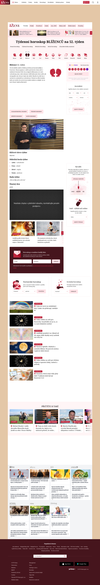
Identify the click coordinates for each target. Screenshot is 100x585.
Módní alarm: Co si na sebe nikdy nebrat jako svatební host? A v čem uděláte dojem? (82, 34)
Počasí (58, 546)
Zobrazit (73, 291)
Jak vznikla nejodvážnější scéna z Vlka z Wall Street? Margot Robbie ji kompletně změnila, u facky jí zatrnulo (18, 533)
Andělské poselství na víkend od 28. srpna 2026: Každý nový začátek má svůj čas (46, 335)
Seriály (36, 2)
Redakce (31, 577)
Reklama (13, 567)
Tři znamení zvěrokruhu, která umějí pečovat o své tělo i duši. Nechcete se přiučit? (47, 240)
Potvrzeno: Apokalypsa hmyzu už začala (59, 479)
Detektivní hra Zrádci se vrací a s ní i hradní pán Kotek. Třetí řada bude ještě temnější (39, 480)
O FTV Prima (14, 562)
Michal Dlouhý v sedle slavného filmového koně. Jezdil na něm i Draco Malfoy (21, 428)
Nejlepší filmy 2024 (24, 546)
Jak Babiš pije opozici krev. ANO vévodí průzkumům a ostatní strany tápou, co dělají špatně (19, 480)
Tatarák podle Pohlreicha (42, 548)
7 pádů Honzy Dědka (16, 548)
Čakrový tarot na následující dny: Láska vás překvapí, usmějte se (46, 308)
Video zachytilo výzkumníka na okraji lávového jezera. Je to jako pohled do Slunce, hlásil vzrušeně (59, 496)
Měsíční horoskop (40, 46)
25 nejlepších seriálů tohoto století (19, 515)
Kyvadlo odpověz (78, 179)
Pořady (68, 2)
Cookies (13, 575)
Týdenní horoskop (27, 46)
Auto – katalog (84, 546)
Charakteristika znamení (66, 46)
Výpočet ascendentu (73, 548)
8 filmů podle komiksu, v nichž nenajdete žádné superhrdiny (17, 524)
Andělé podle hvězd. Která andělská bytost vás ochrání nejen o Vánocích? (21, 240)
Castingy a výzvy (33, 567)
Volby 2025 (25, 548)
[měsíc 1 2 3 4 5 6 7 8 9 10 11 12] (78, 93)
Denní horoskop (15, 46)
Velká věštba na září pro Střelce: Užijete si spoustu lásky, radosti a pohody (46, 362)
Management (32, 562)
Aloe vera (52, 548)
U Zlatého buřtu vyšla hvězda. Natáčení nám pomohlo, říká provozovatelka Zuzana (38, 488)
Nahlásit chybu (14, 579)
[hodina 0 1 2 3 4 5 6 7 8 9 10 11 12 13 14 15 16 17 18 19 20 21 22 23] (73, 98)
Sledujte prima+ (60, 2)
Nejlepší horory (34, 546)
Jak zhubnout (15, 546)
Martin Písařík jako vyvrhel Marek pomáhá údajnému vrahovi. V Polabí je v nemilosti (71, 429)
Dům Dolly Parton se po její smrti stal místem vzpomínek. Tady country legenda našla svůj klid (59, 532)
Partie (54, 546)
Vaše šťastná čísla (84, 65)
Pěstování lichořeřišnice (61, 548)
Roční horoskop (52, 46)
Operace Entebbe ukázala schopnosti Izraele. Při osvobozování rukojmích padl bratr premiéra (60, 489)
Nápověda (31, 575)
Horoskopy (43, 2)
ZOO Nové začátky (74, 546)
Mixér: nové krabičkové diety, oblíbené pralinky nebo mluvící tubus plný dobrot (79, 488)
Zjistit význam (78, 109)
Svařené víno (32, 548)
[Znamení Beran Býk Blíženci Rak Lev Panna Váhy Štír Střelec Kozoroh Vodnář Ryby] (42, 261)
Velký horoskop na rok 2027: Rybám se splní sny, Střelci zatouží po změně (53, 33)
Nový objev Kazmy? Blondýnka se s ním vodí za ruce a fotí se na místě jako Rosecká (39, 532)
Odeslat (56, 261)
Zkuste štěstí (78, 74)
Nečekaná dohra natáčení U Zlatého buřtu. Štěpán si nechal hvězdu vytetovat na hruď (38, 496)
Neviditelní (51, 2)
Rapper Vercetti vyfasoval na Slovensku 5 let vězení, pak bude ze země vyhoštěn (39, 525)
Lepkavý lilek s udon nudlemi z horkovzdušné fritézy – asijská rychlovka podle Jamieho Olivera (80, 480)
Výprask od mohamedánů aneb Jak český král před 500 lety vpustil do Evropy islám (19, 488)
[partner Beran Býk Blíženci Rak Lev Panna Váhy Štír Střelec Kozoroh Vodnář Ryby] (30, 291)
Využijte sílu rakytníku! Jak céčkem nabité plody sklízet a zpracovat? (60, 524)
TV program (42, 546)
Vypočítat (41, 291)
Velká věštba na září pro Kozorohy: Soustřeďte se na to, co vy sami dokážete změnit (45, 322)
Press (30, 565)
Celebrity (24, 2)
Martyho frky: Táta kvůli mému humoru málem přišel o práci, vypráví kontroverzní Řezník (38, 517)
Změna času (49, 546)
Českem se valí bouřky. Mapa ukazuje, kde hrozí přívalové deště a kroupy (18, 496)
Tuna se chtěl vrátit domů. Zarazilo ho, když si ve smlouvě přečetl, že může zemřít (46, 429)
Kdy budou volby (65, 546)
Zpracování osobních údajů (35, 572)
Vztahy (30, 2)
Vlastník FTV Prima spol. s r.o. (18, 577)
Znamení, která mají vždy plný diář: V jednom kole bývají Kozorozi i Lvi (46, 376)
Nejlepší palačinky (45, 550)
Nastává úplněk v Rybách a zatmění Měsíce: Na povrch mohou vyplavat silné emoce (46, 349)
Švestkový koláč (55, 550)
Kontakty (31, 570)
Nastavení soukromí (34, 579)
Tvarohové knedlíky (84, 548)
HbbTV (13, 570)
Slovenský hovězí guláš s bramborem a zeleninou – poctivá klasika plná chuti (80, 496)
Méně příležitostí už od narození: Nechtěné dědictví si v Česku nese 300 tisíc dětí (26, 34)
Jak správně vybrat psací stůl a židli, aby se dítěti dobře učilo (59, 516)
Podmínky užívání (15, 572)
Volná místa (14, 565)
